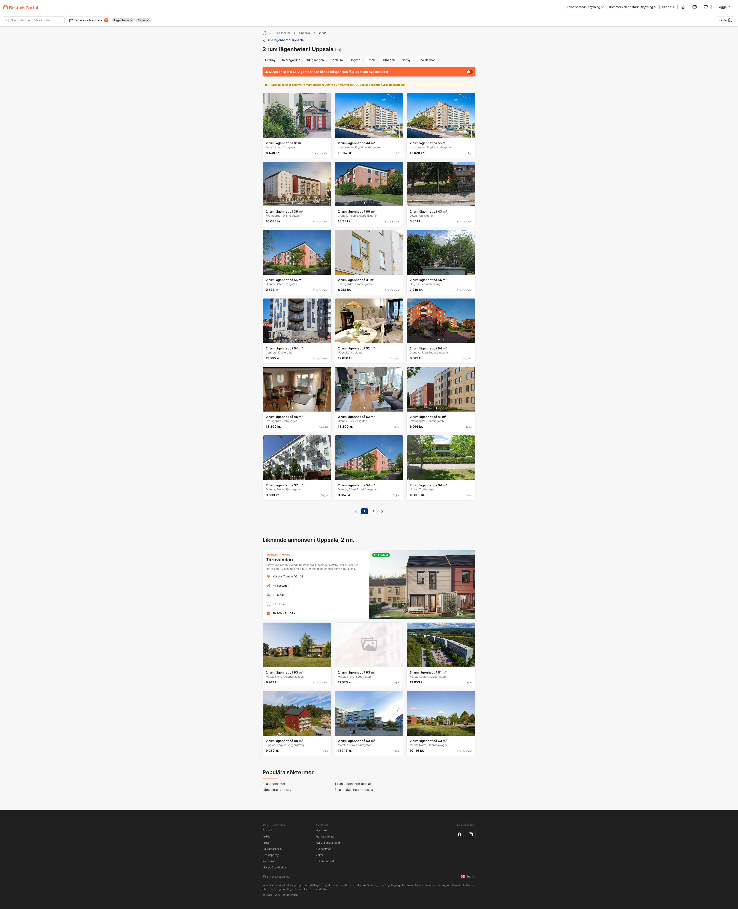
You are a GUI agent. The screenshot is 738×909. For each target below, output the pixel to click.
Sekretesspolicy (273, 848)
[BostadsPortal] (20, 7)
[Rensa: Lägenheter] (131, 20)
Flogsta (354, 60)
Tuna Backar (426, 60)
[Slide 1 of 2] (296, 339)
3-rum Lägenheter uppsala (354, 790)
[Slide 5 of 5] (373, 134)
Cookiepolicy (271, 855)
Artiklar (267, 836)
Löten (371, 60)
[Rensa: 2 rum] (147, 20)
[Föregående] (356, 511)
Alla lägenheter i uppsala (286, 40)
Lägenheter (283, 32)
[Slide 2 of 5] (367, 134)
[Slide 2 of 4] (296, 271)
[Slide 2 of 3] (297, 134)
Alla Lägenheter (274, 784)
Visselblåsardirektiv (275, 867)
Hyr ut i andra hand (328, 842)
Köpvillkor (269, 861)
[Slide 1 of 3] (294, 134)
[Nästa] (382, 511)
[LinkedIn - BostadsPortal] (470, 834)
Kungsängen (315, 60)
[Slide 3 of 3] (299, 134)
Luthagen (388, 60)
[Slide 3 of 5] (369, 134)
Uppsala (304, 32)
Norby (406, 60)
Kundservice (323, 848)
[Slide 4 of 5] (371, 134)
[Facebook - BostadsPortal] (459, 834)
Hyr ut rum (322, 830)
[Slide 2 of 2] (298, 339)
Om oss (267, 830)
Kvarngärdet (291, 60)
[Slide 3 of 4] (298, 271)
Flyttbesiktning (325, 836)
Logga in (723, 7)
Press (266, 842)
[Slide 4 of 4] (300, 271)
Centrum (336, 60)
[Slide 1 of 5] (364, 134)
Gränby (270, 60)
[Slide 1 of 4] (293, 271)
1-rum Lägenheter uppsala (353, 784)
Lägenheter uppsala (277, 790)
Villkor (319, 855)
